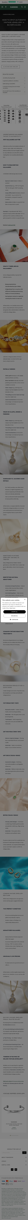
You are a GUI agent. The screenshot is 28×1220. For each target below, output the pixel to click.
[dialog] (14, 610)
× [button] (24, 599)
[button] (14, 619)
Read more (12, 608)
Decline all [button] (14, 616)
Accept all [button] (15, 611)
